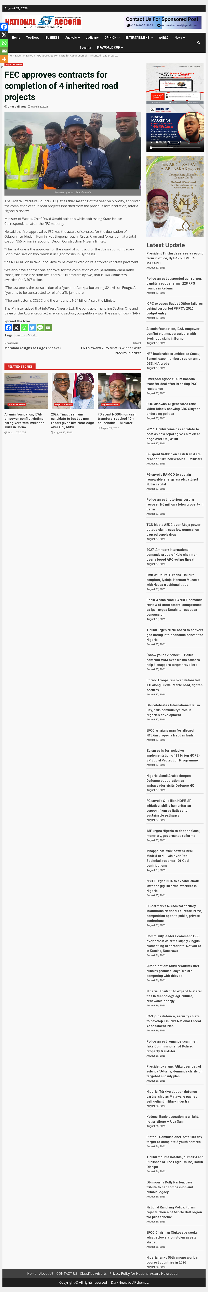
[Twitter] (32, 327)
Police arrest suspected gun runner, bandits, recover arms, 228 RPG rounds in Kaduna (174, 283)
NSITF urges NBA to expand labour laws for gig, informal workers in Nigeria (172, 886)
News (178, 37)
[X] (16, 327)
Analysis (71, 37)
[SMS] (40, 327)
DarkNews (119, 1282)
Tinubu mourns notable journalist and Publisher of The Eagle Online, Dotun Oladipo (174, 1162)
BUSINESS (52, 37)
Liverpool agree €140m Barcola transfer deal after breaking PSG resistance (171, 384)
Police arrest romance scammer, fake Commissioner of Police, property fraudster (171, 1046)
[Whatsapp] (24, 327)
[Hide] (1, 67)
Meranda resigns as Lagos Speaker (32, 345)
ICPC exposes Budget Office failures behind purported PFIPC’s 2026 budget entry (174, 308)
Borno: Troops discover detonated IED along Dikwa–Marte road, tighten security (174, 685)
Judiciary (92, 37)
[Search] (198, 43)
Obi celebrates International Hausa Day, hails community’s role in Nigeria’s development (173, 710)
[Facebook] (8, 327)
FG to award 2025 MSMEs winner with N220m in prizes (111, 348)
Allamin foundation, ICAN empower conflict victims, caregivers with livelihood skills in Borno (26, 391)
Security (85, 47)
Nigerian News (14, 64)
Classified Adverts (93, 1273)
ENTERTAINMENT (138, 37)
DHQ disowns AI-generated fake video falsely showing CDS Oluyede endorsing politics (173, 409)
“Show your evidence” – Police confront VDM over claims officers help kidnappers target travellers (173, 660)
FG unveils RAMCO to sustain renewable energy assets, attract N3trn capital (172, 479)
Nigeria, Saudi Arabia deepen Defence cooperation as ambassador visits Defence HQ (170, 780)
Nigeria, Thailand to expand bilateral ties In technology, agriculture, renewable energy (174, 996)
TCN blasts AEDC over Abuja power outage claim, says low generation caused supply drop (173, 529)
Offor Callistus (17, 106)
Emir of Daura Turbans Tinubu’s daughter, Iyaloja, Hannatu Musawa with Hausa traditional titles (172, 580)
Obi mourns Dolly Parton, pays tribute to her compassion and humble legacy (169, 1187)
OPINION (110, 37)
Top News (32, 37)
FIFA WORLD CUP (108, 47)
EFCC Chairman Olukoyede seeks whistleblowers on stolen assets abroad (172, 1237)
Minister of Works (26, 335)
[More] (4, 59)
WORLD (164, 37)
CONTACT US (66, 1273)
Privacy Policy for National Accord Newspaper (144, 1273)
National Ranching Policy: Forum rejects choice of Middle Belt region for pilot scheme (174, 1212)
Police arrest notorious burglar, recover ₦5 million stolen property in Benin (174, 504)
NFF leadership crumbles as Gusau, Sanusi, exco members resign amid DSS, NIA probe (173, 358)
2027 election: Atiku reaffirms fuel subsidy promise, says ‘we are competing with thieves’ (172, 971)
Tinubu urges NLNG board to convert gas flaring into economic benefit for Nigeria (174, 635)
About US (46, 1273)
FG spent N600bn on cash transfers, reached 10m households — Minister (119, 391)
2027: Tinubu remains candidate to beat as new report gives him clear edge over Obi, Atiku (72, 391)
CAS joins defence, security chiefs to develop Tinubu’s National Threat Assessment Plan (173, 1021)
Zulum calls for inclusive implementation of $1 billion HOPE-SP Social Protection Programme (173, 755)
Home (16, 37)
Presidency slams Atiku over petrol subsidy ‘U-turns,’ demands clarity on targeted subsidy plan (174, 1071)
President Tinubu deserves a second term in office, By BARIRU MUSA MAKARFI (174, 258)
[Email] (48, 327)
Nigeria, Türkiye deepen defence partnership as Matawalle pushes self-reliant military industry (171, 1096)
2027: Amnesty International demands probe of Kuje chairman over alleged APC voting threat (171, 554)
